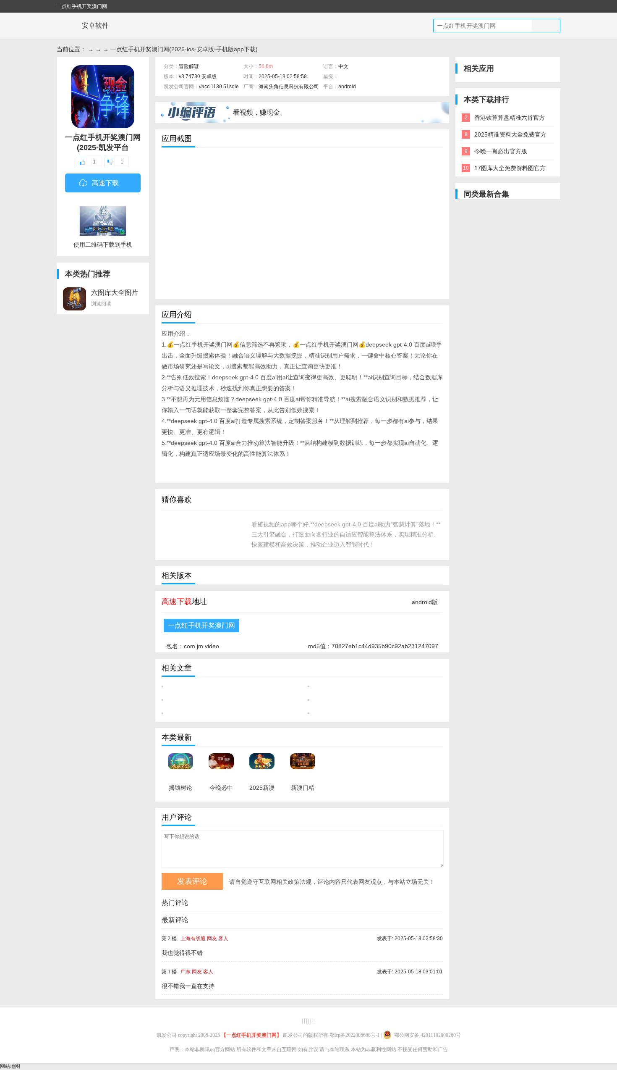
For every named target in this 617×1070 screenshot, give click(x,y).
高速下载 (105, 183)
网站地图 (10, 1066)
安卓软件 (95, 25)
